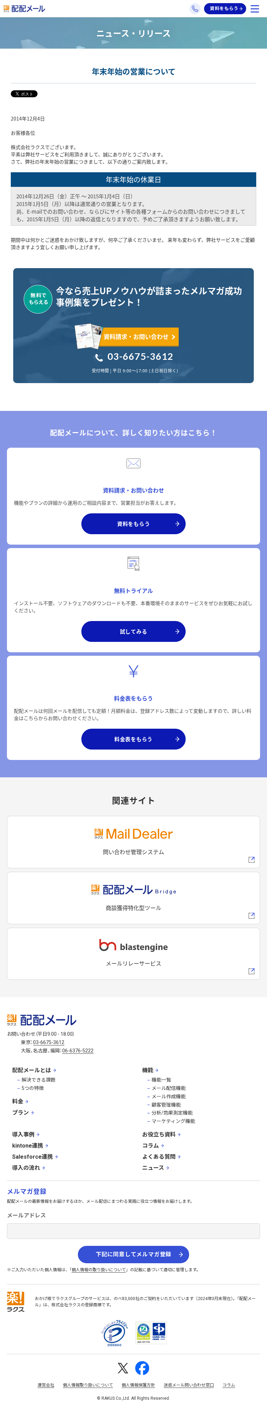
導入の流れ (26, 1168)
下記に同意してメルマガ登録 (133, 1254)
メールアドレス (26, 1215)
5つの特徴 (33, 1088)
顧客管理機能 (166, 1105)
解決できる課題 (39, 1080)
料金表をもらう (133, 739)
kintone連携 (27, 1145)
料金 (17, 1101)
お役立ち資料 (159, 1134)
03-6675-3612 (140, 356)
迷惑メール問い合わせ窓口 (189, 1385)
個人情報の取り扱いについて (99, 1269)
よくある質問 (159, 1156)
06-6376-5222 (78, 1050)
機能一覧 (161, 1080)
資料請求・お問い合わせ (136, 336)
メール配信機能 (169, 1088)
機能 (147, 1070)
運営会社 (46, 1385)
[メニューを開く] (255, 8)
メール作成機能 (169, 1096)
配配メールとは (31, 1070)
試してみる (133, 631)
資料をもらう (224, 8)
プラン (20, 1112)
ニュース (153, 1168)
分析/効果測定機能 (172, 1113)
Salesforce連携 (32, 1156)
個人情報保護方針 (138, 1385)
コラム (150, 1145)
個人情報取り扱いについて (88, 1385)
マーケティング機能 (173, 1121)
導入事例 (23, 1134)
